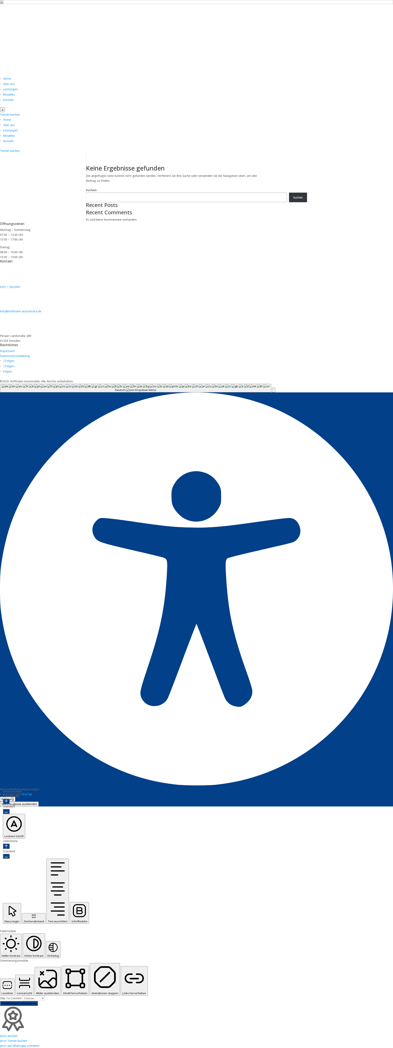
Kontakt (8, 100)
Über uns (9, 84)
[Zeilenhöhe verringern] (6, 856)
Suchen (91, 190)
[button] (273, 389)
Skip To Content (11, 998)
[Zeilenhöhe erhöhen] (6, 846)
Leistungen (10, 89)
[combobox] (135, 388)
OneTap (26, 794)
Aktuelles (9, 94)
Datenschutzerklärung (15, 356)
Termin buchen (10, 114)
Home (7, 78)
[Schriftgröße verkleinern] (6, 811)
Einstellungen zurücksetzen (19, 1003)
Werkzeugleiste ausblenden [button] (19, 804)
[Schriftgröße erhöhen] (6, 801)
